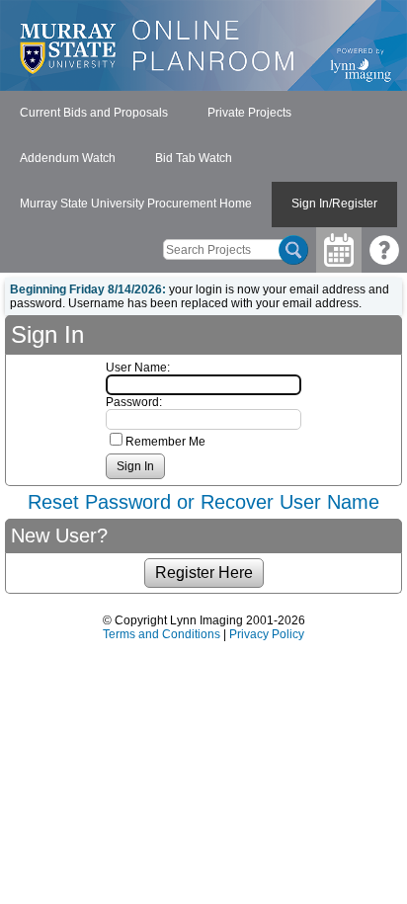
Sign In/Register (334, 203)
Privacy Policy (266, 634)
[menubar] (203, 159)
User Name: (138, 367)
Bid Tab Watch (193, 158)
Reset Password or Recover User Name (203, 502)
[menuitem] (94, 113)
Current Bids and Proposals (94, 113)
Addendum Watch (68, 158)
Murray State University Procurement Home (136, 203)
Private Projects (249, 113)
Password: (134, 402)
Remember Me (165, 442)
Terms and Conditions (161, 634)
